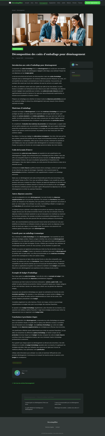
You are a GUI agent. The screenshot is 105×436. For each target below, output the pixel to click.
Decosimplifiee (16, 3)
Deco (36, 2)
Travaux (80, 2)
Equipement (52, 2)
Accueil (27, 2)
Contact (58, 427)
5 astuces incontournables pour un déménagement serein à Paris (67, 403)
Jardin (63, 2)
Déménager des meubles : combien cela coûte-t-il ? (67, 407)
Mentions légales (49, 427)
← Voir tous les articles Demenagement (23, 383)
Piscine (74, 2)
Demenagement (44, 2)
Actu (32, 2)
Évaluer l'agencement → (92, 2)
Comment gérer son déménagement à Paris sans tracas (36, 403)
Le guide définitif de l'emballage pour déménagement (34, 408)
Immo (58, 2)
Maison (69, 2)
